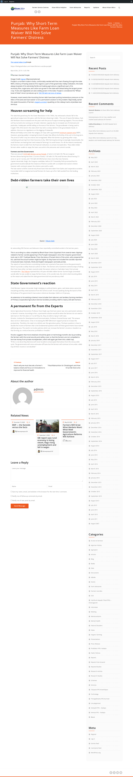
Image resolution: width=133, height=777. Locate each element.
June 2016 (94, 372)
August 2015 (95, 395)
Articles (117, 23)
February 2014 (95, 473)
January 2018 (95, 340)
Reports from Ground (98, 662)
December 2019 (96, 263)
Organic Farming (96, 635)
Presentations (95, 639)
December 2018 (96, 304)
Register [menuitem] (11, 1)
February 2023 (95, 171)
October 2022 (95, 185)
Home (110, 23)
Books (93, 564)
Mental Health (95, 621)
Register (93, 734)
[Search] (119, 8)
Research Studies (96, 676)
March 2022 (95, 217)
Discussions (95, 573)
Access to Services (97, 541)
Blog (92, 559)
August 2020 (95, 235)
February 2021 (95, 221)
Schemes (94, 680)
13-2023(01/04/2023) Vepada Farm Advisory (105, 88)
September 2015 (96, 391)
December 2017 (96, 345)
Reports (87, 7)
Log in (93, 739)
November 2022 (96, 180)
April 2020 (94, 253)
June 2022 (94, 203)
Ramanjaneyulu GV (22, 431)
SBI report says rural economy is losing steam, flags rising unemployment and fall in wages (47, 443)
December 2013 (96, 482)
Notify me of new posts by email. (23, 500)
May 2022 (94, 208)
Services (93, 685)
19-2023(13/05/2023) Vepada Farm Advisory (105, 75)
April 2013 (94, 514)
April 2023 (94, 162)
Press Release (95, 644)
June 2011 (94, 519)
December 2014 (96, 427)
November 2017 (96, 350)
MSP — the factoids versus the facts (21, 426)
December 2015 (96, 386)
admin (69, 441)
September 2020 (96, 231)
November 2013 (96, 487)
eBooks (93, 577)
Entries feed (95, 743)
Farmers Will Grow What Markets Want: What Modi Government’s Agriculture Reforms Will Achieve (72, 431)
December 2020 (96, 226)
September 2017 (96, 354)
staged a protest (41, 102)
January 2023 (95, 176)
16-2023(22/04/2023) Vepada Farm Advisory (105, 79)
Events (93, 582)
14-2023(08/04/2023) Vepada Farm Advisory (105, 84)
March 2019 (95, 295)
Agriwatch (94, 550)
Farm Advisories (75, 7)
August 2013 (95, 501)
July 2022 (94, 199)
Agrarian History (96, 545)
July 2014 (94, 450)
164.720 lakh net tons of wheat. (50, 93)
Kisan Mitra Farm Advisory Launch (100, 131)
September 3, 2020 (44, 435)
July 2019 (94, 276)
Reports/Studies (96, 667)
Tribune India (49, 241)
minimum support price (68, 133)
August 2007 (95, 523)
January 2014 (95, 478)
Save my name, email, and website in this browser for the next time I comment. (39, 492)
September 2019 (96, 267)
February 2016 (95, 382)
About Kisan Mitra (108, 7)
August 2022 (95, 194)
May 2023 (94, 157)
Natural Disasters (96, 625)
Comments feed (96, 748)
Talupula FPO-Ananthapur (99, 690)
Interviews (94, 607)
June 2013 (94, 510)
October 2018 (95, 313)
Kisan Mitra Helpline (59, 7)
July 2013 (94, 505)
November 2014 (96, 432)
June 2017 (94, 368)
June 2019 (94, 281)
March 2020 (95, 258)
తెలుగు (93, 717)
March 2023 (95, 166)
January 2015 (95, 423)
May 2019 (94, 285)
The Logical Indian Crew (18, 62)
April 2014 (94, 464)
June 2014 (94, 455)
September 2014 (96, 441)
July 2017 (94, 363)
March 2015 (95, 414)
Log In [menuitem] (6, 1)
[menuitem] (1, 1)
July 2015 (94, 400)
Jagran (23, 79)
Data (92, 568)
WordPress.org (96, 753)
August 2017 (95, 359)
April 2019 (94, 290)
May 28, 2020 (68, 422)
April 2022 (94, 212)
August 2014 (95, 446)
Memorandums (96, 616)
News (93, 630)
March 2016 (95, 377)
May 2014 (94, 459)
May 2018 (94, 331)
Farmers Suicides (96, 591)
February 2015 (95, 418)
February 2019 (95, 299)
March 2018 (95, 336)
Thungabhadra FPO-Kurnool (100, 699)
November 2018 (96, 308)
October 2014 (95, 437)
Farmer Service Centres (40, 7)
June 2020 (94, 244)
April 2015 (94, 409)
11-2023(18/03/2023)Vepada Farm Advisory (105, 93)
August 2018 (95, 322)
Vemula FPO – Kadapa (98, 712)
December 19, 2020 (19, 422)
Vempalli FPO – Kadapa (98, 708)
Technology (94, 694)
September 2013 (96, 496)
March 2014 (95, 469)
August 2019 (95, 272)
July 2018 (94, 327)
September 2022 (96, 189)
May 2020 (94, 249)
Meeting (93, 612)
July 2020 (94, 240)
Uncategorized (95, 703)
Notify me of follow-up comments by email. (27, 496)
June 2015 (94, 404)
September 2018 (96, 318)
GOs (92, 596)
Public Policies (95, 653)
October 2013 (95, 491)
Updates (96, 7)
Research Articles (96, 671)
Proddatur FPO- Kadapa (98, 648)
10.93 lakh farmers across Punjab (34, 154)
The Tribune (25, 271)
